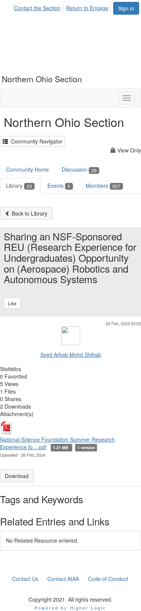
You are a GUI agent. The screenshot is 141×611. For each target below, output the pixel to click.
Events (58, 185)
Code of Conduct (108, 578)
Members (103, 185)
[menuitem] (39, 7)
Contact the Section (37, 8)
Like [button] (12, 303)
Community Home (27, 169)
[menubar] (63, 7)
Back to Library (28, 213)
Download (17, 476)
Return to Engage (87, 8)
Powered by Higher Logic (70, 608)
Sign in (126, 8)
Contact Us (25, 578)
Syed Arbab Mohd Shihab (70, 354)
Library (19, 185)
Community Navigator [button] (35, 141)
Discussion (79, 169)
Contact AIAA (63, 578)
